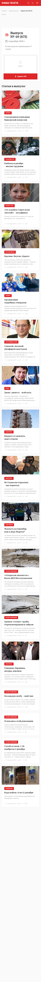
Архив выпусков (14, 11)
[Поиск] (28, 3)
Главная (4, 11)
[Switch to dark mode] (33, 3)
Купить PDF (22, 76)
